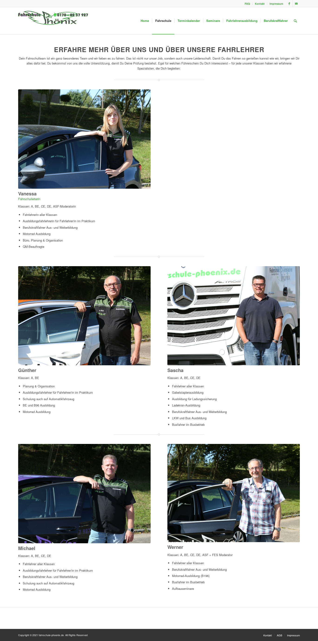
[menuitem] (247, 3)
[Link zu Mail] (296, 3)
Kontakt (260, 3)
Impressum (276, 3)
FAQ (247, 3)
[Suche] (295, 20)
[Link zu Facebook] (289, 3)
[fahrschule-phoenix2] (53, 20)
